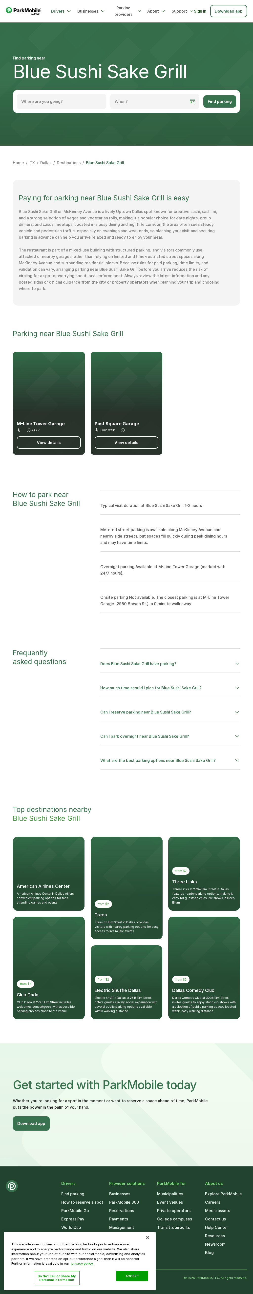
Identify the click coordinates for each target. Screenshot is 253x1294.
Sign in (200, 11)
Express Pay (72, 1219)
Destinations (69, 162)
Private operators (173, 1210)
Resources (215, 1235)
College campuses (174, 1219)
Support (179, 11)
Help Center (216, 1227)
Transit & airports (173, 1227)
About (153, 11)
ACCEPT (132, 1276)
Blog (209, 1252)
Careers (212, 1202)
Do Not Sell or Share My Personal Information (57, 1278)
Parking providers (123, 11)
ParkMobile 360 (124, 1202)
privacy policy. (82, 1263)
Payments (118, 1219)
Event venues (170, 1202)
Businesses (87, 11)
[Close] (147, 1237)
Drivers (57, 11)
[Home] (23, 11)
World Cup (71, 1227)
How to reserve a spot (82, 1202)
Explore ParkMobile (223, 1193)
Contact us (215, 1219)
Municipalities (170, 1193)
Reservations (121, 1210)
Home (18, 162)
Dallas (45, 162)
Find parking (220, 101)
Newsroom (215, 1244)
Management (121, 1227)
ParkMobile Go (75, 1210)
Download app (229, 11)
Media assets (217, 1210)
